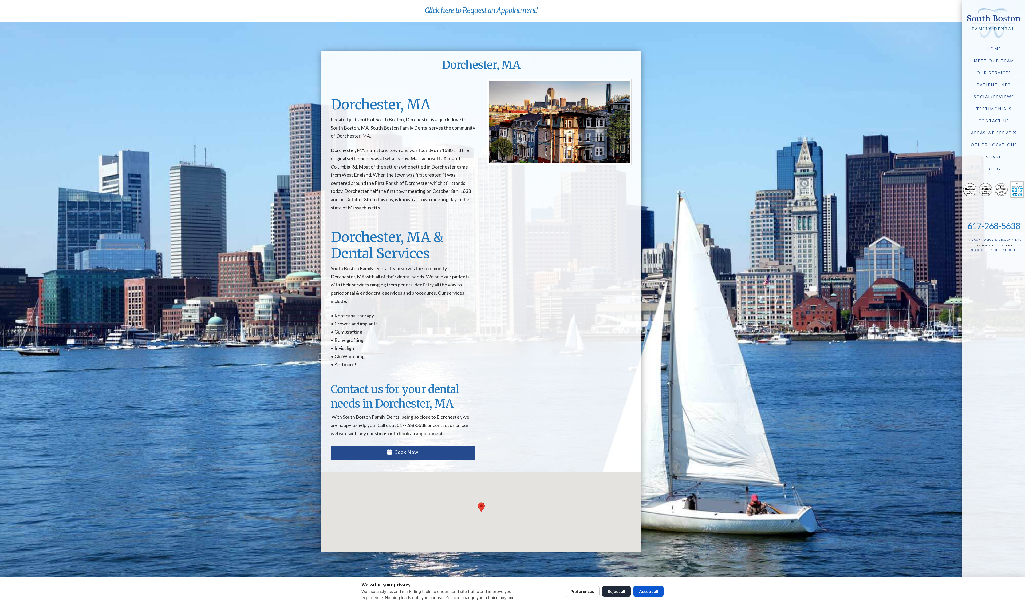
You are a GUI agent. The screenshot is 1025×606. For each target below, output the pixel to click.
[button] (481, 507)
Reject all (616, 591)
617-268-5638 (993, 226)
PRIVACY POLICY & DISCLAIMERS (994, 239)
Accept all (648, 591)
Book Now (406, 452)
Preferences (582, 591)
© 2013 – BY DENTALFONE (993, 250)
